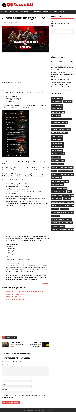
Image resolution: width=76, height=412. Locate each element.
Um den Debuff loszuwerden (61, 129)
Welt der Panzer (66, 223)
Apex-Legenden (57, 98)
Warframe (55, 223)
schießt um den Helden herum (61, 219)
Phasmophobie (56, 178)
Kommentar (5, 365)
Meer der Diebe (56, 198)
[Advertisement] (25, 67)
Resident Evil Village (58, 191)
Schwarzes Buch (57, 105)
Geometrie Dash (57, 150)
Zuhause (4, 12)
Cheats (62, 12)
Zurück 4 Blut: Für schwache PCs (16, 294)
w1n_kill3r (46, 283)
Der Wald (55, 209)
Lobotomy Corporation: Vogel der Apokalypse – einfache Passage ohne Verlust (62, 74)
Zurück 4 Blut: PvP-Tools (13, 296)
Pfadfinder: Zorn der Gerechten (62, 174)
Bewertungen (36, 12)
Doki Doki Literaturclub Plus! (61, 119)
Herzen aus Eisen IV (58, 160)
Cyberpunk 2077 (57, 108)
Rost (69, 191)
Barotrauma (68, 102)
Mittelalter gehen (58, 153)
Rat (55, 12)
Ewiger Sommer (57, 136)
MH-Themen (49, 410)
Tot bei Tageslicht (58, 112)
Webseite (4, 390)
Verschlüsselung (57, 164)
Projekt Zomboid (57, 185)
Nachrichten (25, 12)
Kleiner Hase (64, 209)
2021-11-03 (7, 22)
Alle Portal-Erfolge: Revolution (60, 79)
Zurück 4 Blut (11, 338)
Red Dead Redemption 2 (59, 188)
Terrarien (67, 198)
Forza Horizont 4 (57, 143)
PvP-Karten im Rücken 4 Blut (15, 299)
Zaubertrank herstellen (60, 181)
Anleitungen (14, 12)
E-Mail (4, 384)
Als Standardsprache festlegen (60, 23)
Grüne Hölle (56, 157)
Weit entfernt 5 (57, 140)
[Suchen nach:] (62, 31)
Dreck (54, 171)
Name (4, 379)
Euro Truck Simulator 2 (59, 133)
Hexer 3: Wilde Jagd (58, 226)
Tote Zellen (56, 115)
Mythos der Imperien (65, 171)
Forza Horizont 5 (57, 147)
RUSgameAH (16, 22)
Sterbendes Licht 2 (58, 126)
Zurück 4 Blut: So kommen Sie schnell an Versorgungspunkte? (26, 291)
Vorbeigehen (47, 12)
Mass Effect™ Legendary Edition (62, 167)
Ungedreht (55, 216)
